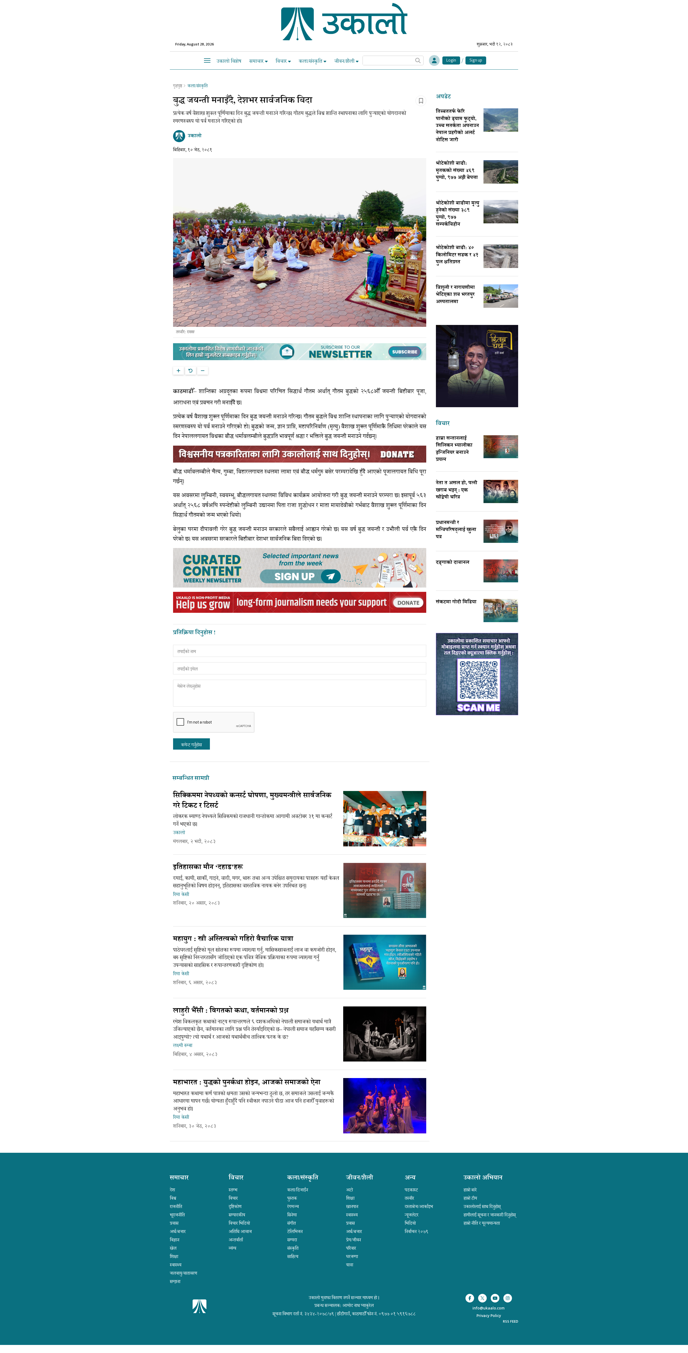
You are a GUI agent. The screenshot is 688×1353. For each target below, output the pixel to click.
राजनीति (176, 1206)
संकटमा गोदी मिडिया (456, 602)
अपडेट (443, 97)
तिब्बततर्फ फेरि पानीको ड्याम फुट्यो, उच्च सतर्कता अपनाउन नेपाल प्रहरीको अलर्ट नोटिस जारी (457, 126)
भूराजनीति (177, 1214)
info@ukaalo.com (488, 1308)
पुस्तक (292, 1198)
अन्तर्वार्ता (236, 1239)
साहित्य (292, 1256)
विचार (282, 61)
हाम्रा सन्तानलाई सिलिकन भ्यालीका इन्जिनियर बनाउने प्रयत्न (454, 449)
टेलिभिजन (295, 1231)
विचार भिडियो (239, 1223)
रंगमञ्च (293, 1206)
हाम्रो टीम (470, 1198)
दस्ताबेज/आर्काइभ (419, 1206)
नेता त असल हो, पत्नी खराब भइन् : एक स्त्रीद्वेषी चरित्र (456, 490)
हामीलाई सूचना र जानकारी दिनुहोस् (490, 1214)
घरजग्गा (352, 1256)
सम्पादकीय (237, 1214)
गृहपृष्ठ (177, 85)
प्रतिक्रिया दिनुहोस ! (194, 633)
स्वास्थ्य (175, 1264)
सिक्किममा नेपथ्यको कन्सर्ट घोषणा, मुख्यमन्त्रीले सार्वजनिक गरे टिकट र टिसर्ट (252, 800)
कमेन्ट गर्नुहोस (191, 744)
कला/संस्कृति (311, 61)
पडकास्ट (411, 1189)
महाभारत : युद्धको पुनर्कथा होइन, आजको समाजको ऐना (246, 1083)
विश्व (173, 1198)
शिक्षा (174, 1256)
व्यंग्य (232, 1248)
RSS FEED (510, 1321)
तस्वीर (409, 1198)
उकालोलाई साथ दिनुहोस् (482, 1206)
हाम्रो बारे (470, 1189)
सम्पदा (292, 1239)
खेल (173, 1248)
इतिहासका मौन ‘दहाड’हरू (208, 867)
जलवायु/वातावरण (183, 1273)
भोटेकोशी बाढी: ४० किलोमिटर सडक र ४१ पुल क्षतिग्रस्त (457, 255)
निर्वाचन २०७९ (416, 1231)
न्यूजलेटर (411, 1214)
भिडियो (410, 1223)
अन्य (410, 1178)
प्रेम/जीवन (353, 1239)
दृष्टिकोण (235, 1206)
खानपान (352, 1206)
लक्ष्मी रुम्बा (182, 1045)
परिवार (351, 1248)
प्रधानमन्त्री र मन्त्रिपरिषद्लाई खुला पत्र (456, 530)
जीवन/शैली (345, 61)
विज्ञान (174, 1239)
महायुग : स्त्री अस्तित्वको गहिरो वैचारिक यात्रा (233, 939)
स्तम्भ (233, 1189)
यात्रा (349, 1264)
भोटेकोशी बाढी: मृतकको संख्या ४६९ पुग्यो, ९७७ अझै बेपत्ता (457, 171)
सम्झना (175, 1281)
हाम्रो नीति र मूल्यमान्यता (482, 1223)
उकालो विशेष (229, 61)
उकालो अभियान (483, 1178)
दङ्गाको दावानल (452, 563)
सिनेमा (292, 1214)
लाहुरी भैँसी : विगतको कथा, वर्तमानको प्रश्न (231, 1011)
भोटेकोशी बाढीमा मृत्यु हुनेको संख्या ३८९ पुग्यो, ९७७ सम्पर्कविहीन (457, 214)
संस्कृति (293, 1248)
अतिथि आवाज (240, 1231)
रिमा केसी (181, 894)
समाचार (257, 61)
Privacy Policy (488, 1316)
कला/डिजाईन (297, 1189)
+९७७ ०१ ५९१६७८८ (397, 1313)
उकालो (179, 832)
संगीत (291, 1223)
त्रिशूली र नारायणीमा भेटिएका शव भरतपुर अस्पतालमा (455, 295)
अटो (349, 1189)
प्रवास (174, 1223)
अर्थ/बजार (178, 1231)
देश (172, 1189)
